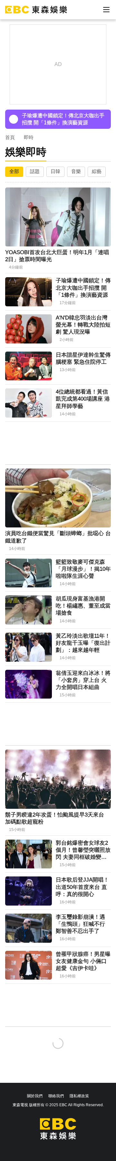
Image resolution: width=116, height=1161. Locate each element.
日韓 (55, 171)
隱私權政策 (79, 1096)
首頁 (10, 137)
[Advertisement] (58, 443)
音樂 (76, 171)
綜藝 (97, 171)
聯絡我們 (56, 1096)
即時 (29, 137)
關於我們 (35, 1096)
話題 (35, 171)
